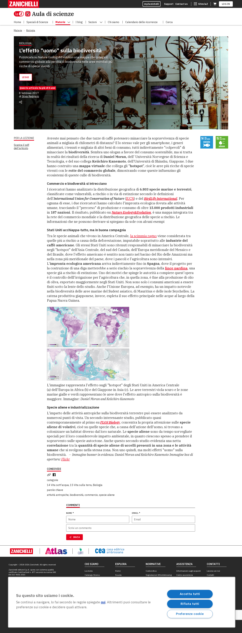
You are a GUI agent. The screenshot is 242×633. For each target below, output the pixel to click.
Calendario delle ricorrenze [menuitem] (141, 22)
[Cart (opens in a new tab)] (214, 3)
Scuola (118, 575)
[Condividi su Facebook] (54, 475)
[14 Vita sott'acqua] (206, 142)
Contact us (181, 3)
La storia (89, 571)
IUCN (130, 198)
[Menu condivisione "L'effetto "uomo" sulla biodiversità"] (20, 102)
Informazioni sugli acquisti (188, 571)
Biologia (97, 485)
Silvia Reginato (30, 96)
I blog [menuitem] (79, 22)
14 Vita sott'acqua (58, 485)
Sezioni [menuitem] (92, 22)
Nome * (70, 513)
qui (103, 602)
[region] (121, 602)
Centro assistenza (184, 575)
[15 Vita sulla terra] (222, 142)
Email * (136, 513)
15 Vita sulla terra (81, 485)
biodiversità (76, 494)
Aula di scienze (53, 14)
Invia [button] (76, 537)
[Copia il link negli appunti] (49, 475)
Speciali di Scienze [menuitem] (37, 22)
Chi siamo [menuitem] (113, 22)
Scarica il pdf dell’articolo (21, 146)
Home (118, 571)
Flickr (65, 459)
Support (168, 3)
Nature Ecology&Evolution (131, 212)
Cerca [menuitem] (169, 22)
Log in (226, 3)
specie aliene (107, 494)
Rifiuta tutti (190, 604)
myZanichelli (151, 3)
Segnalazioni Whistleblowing (159, 575)
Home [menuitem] (17, 22)
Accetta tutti (190, 594)
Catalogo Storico (92, 575)
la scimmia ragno (143, 236)
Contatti (210, 575)
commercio (91, 494)
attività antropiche (58, 494)
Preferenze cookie (190, 614)
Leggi (25, 77)
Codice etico (151, 571)
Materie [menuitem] (60, 22)
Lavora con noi (213, 571)
